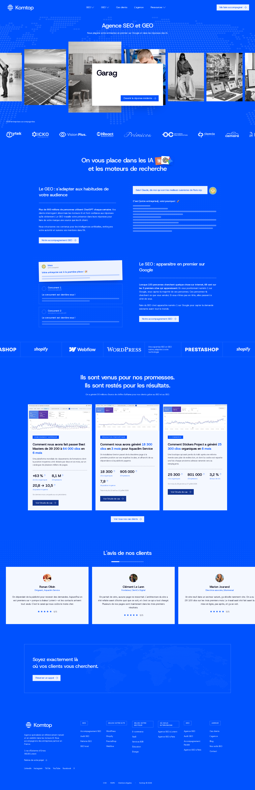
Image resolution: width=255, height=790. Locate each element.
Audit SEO (84, 736)
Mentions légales (124, 783)
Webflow (110, 746)
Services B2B (137, 741)
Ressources (156, 7)
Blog (212, 741)
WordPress (111, 731)
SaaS (134, 736)
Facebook (67, 768)
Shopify (109, 736)
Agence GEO (189, 731)
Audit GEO (188, 736)
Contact (213, 751)
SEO (88, 7)
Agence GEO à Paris (192, 750)
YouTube (56, 768)
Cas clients (121, 7)
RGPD (112, 783)
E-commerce (137, 731)
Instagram (38, 768)
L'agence (138, 7)
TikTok (47, 768)
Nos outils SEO (216, 746)
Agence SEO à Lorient (167, 731)
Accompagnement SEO (90, 731)
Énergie (135, 751)
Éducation (136, 746)
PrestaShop (111, 741)
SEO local (84, 746)
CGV (105, 783)
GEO (103, 7)
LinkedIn (27, 768)
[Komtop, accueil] (20, 8)
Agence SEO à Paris (166, 736)
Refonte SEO (86, 741)
